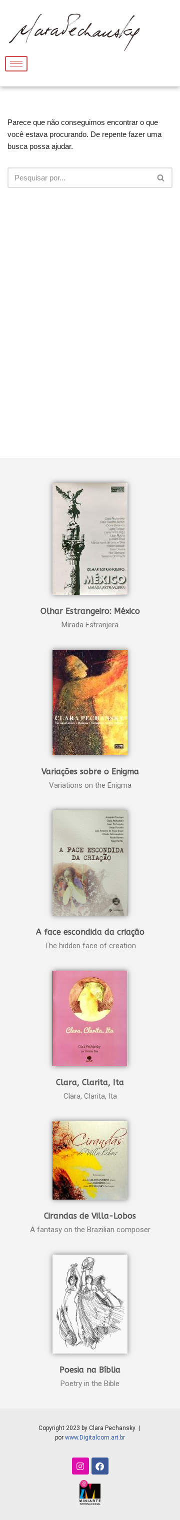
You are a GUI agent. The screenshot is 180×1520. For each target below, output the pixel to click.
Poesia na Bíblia (90, 1370)
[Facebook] (100, 1466)
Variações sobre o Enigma (90, 771)
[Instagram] (80, 1466)
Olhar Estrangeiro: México (90, 611)
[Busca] (161, 177)
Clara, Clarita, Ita (90, 1082)
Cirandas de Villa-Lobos (90, 1216)
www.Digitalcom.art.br (95, 1437)
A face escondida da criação (90, 932)
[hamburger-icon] (16, 63)
